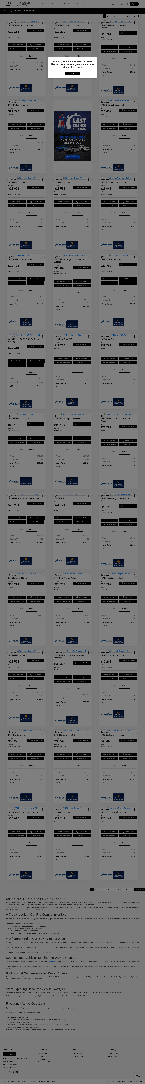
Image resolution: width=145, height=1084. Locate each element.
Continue (72, 73)
